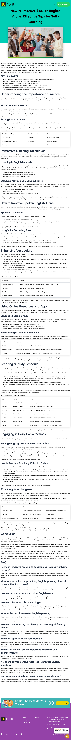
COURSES (25, 720)
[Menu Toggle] (54, 4)
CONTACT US (27, 722)
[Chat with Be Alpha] (67, 736)
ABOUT (36, 717)
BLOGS (36, 720)
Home (24, 717)
